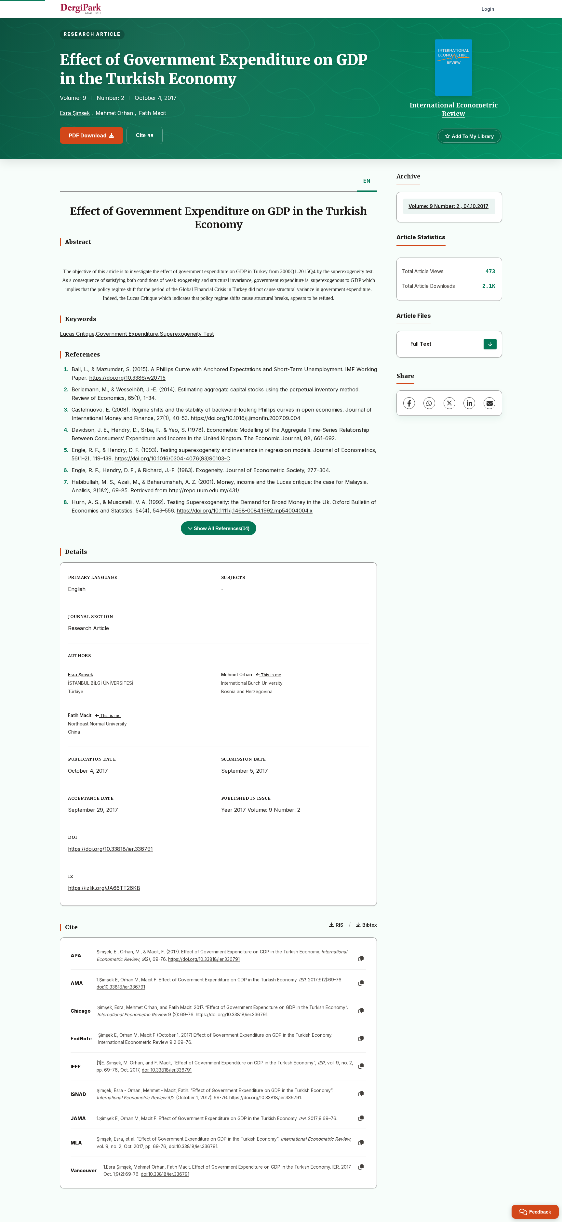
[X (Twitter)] (449, 403)
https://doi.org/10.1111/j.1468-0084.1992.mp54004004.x (245, 510)
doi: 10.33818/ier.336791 (167, 1070)
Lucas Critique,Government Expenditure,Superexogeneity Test (137, 333)
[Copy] (361, 958)
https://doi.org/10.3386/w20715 (127, 377)
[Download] (490, 344)
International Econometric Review (453, 109)
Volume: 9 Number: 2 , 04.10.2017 (448, 206)
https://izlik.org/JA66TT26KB (104, 888)
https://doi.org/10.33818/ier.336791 (110, 849)
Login (488, 9)
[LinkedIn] (469, 403)
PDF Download (87, 135)
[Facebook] (409, 403)
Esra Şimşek (75, 113)
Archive (408, 176)
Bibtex (369, 925)
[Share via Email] (489, 403)
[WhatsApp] (429, 403)
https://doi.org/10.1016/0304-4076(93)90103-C (172, 458)
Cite (141, 135)
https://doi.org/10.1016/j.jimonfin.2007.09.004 (246, 418)
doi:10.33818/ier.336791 (121, 987)
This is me (270, 674)
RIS (339, 925)
